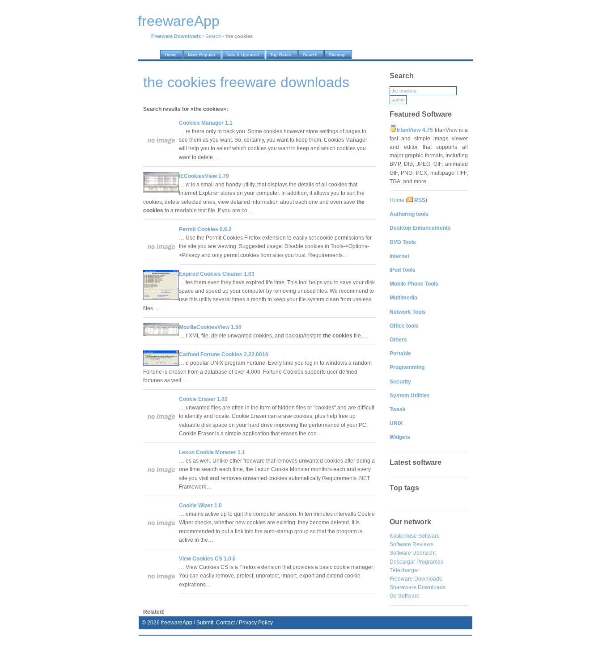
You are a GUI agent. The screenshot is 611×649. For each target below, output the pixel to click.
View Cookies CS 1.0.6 (207, 559)
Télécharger (404, 570)
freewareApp (176, 623)
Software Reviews (411, 544)
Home (397, 200)
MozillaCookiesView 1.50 (210, 327)
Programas (429, 562)
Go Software (405, 596)
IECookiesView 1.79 (204, 176)
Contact (225, 623)
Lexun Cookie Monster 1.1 (212, 452)
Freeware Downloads (416, 579)
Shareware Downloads (418, 587)
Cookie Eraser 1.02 (203, 399)
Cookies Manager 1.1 (206, 123)
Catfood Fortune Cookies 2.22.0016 (223, 354)
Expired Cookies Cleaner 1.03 (217, 274)
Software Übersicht (413, 553)
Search (213, 36)
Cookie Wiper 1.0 (200, 505)
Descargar (402, 562)
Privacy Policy (256, 623)
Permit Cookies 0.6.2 (205, 229)
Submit (204, 623)
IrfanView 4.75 (415, 130)
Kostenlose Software (415, 536)
